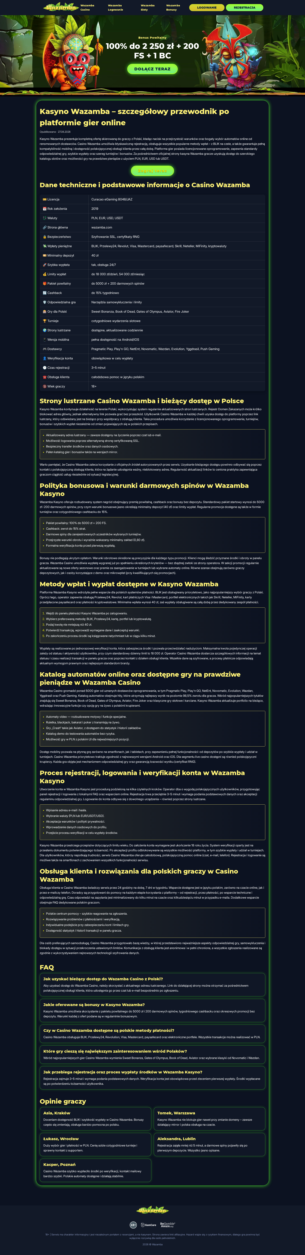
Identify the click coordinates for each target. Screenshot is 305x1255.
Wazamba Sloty (148, 7)
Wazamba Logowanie (115, 7)
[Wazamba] (61, 7)
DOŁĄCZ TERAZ (152, 69)
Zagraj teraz (152, 170)
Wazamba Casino (87, 7)
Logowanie (207, 7)
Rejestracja (244, 7)
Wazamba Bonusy (173, 7)
